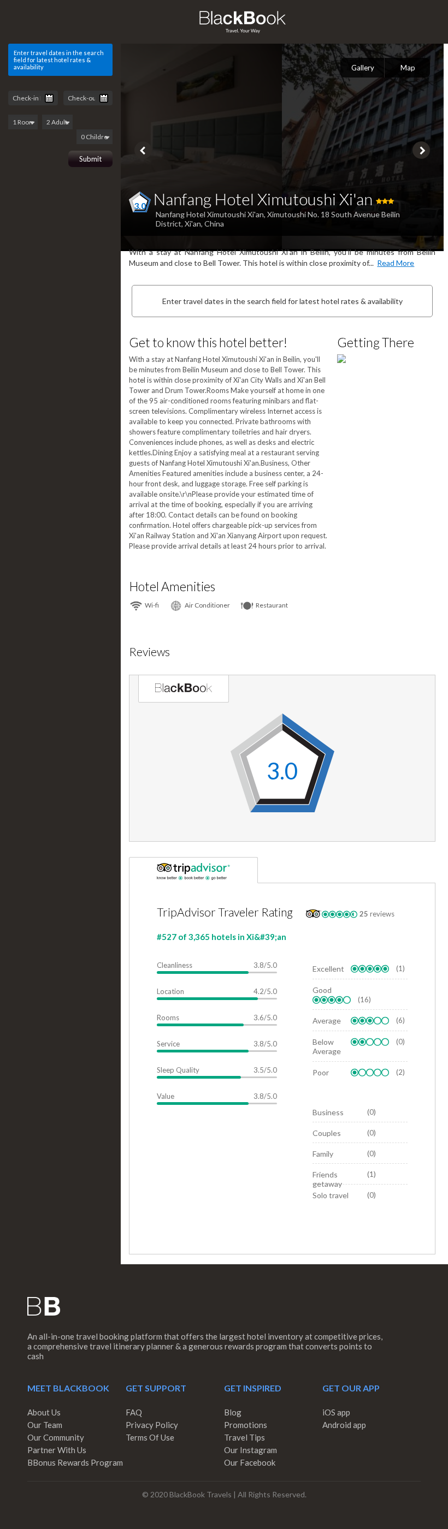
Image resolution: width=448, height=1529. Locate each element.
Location (170, 991)
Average (327, 1020)
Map (407, 67)
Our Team (44, 1425)
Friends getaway (327, 1179)
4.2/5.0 (265, 991)
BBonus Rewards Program (75, 1462)
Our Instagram (250, 1450)
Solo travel (331, 1195)
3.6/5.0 (265, 1017)
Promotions (245, 1425)
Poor (321, 1072)
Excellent (328, 968)
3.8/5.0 (265, 965)
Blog (232, 1412)
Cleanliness (174, 965)
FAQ (134, 1412)
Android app (344, 1425)
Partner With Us (56, 1450)
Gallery (362, 67)
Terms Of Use (150, 1437)
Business (328, 1112)
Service (168, 1043)
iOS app (336, 1412)
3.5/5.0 (265, 1070)
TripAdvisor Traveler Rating (225, 912)
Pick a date (49, 98)
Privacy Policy (152, 1425)
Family (323, 1153)
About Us (44, 1412)
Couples (327, 1133)
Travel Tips (244, 1437)
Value (165, 1096)
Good (322, 990)
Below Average (327, 1046)
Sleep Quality (178, 1070)
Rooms (168, 1017)
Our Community (55, 1437)
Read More (395, 262)
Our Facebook (249, 1462)
